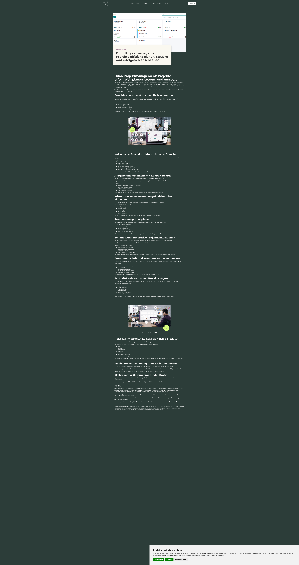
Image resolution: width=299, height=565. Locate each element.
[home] (106, 3)
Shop (166, 3)
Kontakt (192, 3)
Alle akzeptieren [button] (158, 559)
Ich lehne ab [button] (169, 559)
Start (132, 3)
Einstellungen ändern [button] (180, 559)
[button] (138, 3)
